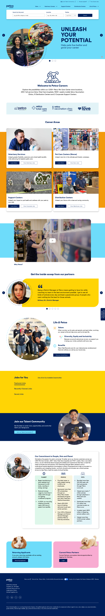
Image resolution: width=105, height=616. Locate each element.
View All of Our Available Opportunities (50, 377)
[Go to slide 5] (58, 309)
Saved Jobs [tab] (19, 394)
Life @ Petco (92, 6)
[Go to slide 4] (55, 309)
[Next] (101, 35)
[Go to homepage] (10, 6)
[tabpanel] (64, 386)
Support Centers (65, 6)
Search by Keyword (18, 12)
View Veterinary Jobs (29, 163)
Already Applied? (83, 1)
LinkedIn (12, 597)
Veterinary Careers (50, 6)
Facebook (7, 597)
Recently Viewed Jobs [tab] (23, 388)
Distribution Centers (79, 6)
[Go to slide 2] (52, 61)
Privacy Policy (42, 579)
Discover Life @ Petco (62, 355)
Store (36, 6)
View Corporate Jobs (29, 206)
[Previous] (3, 35)
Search (85, 15)
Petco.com (27, 579)
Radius (67, 12)
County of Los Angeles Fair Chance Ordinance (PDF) (81, 579)
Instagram (20, 597)
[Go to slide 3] (55, 61)
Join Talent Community (69, 1)
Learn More (15, 163)
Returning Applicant (20, 560)
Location (48, 12)
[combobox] (55, 15)
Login (63, 560)
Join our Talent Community (24, 432)
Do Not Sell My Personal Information (55, 579)
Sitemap (97, 579)
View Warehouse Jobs (76, 206)
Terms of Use (35, 579)
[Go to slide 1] (50, 61)
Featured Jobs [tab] (20, 383)
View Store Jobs (74, 163)
